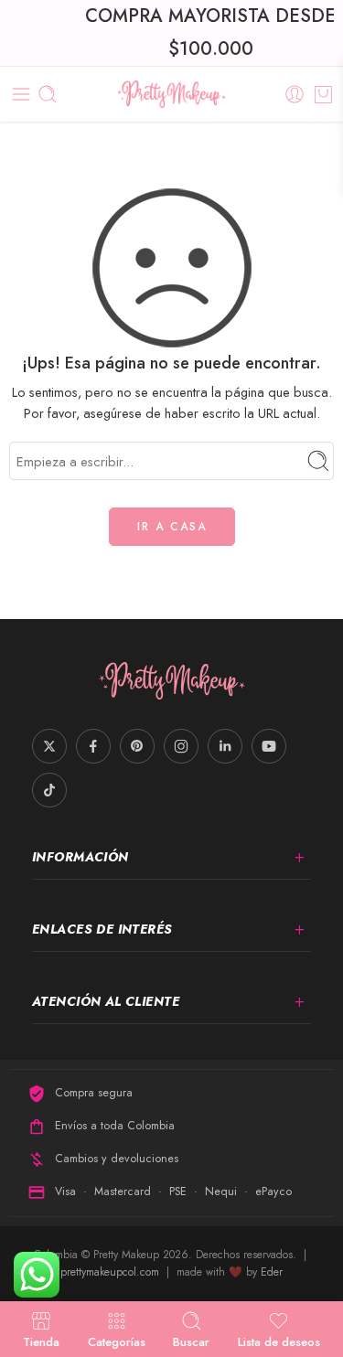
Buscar (191, 1340)
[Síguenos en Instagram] (181, 746)
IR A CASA (172, 526)
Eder (272, 1272)
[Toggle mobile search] (48, 94)
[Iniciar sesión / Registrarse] (294, 94)
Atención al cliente (105, 1001)
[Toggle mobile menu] (21, 94)
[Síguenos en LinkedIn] (225, 746)
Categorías (116, 1340)
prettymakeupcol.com (111, 1272)
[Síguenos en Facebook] (93, 746)
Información (80, 857)
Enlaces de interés (102, 929)
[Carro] (323, 94)
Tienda (41, 1340)
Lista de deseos (279, 1340)
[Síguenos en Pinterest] (137, 746)
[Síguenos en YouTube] (269, 746)
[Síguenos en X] (49, 746)
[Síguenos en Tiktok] (49, 790)
